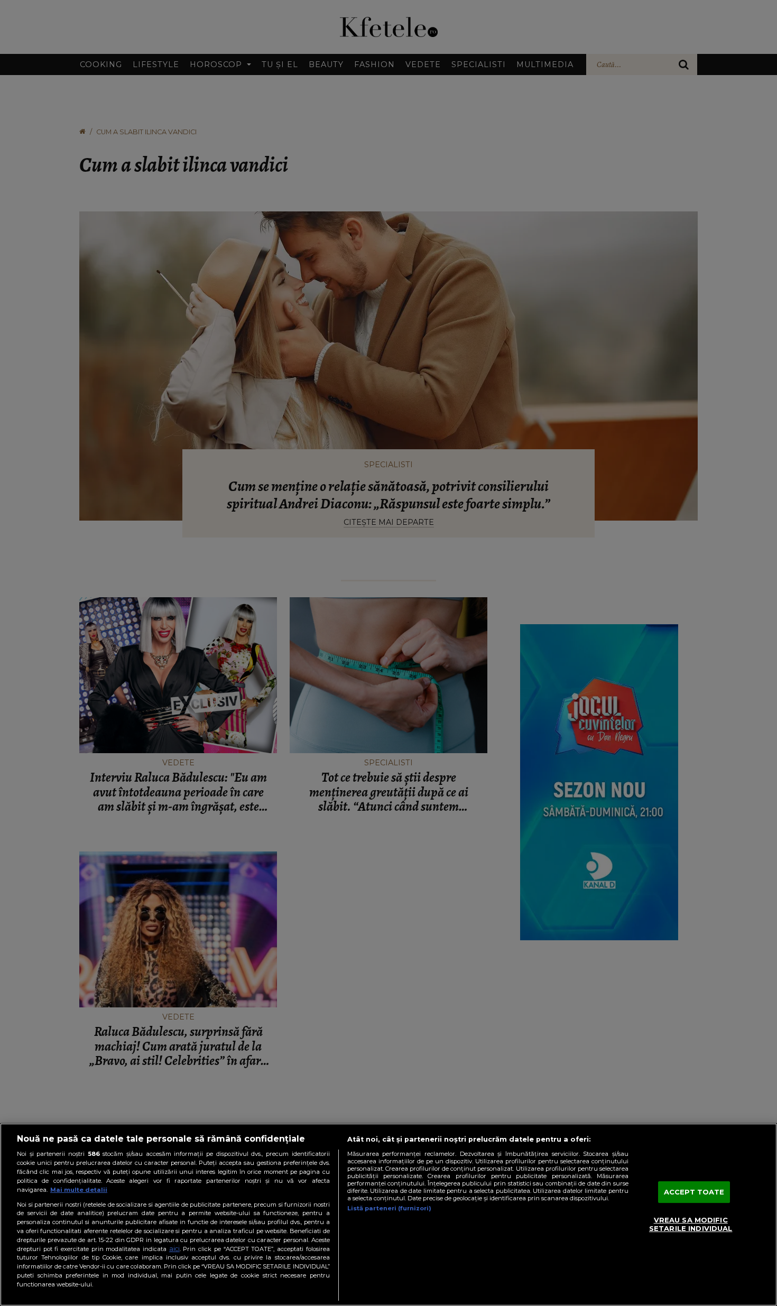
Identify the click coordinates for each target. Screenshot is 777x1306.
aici (174, 1249)
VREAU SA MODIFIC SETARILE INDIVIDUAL (690, 1224)
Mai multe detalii (78, 1189)
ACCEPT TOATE (694, 1192)
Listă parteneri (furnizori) (389, 1208)
